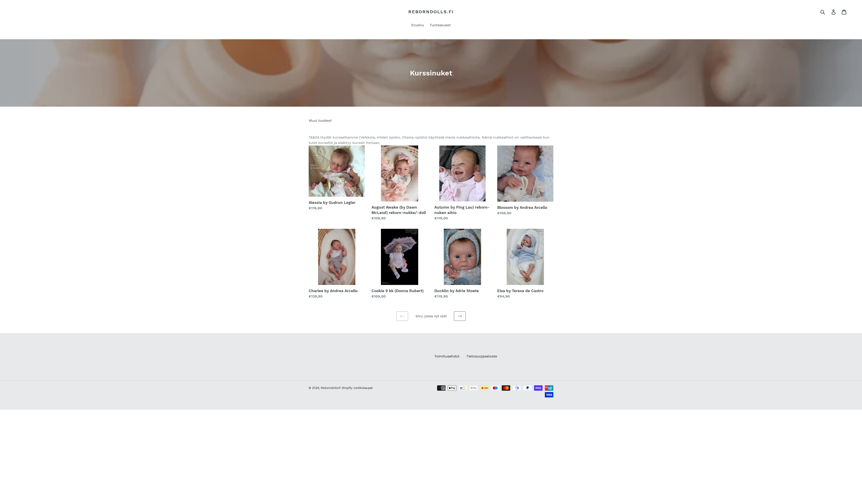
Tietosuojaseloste (481, 356)
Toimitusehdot (447, 356)
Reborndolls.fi (431, 11)
